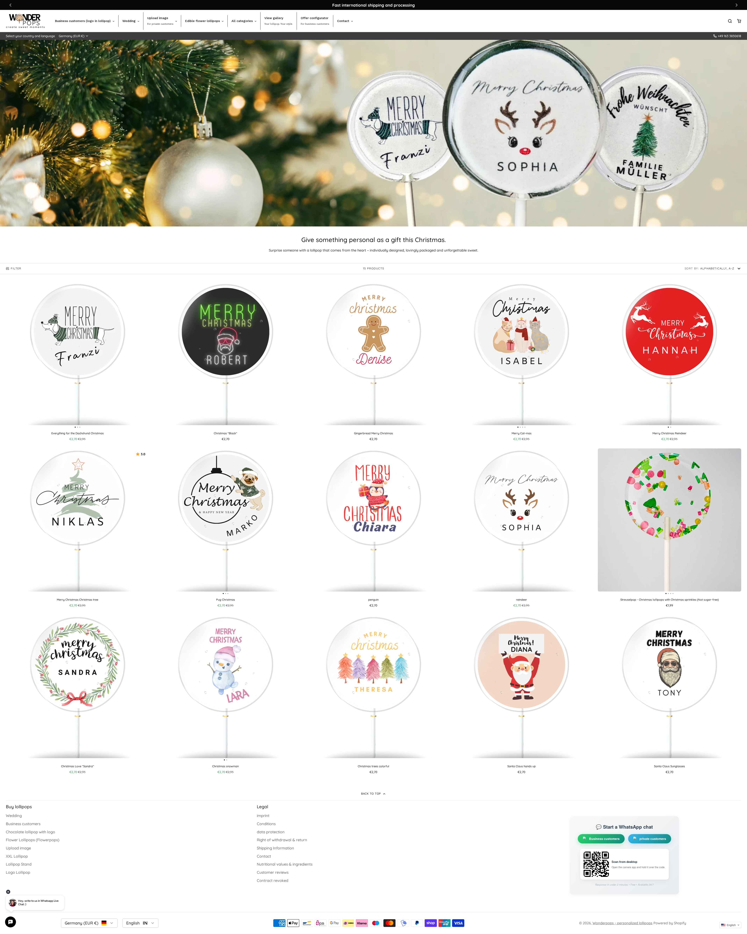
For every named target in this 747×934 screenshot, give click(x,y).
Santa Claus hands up (521, 696)
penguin (373, 529)
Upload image (18, 848)
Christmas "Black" (225, 363)
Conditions (266, 823)
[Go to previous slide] (10, 5)
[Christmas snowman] (189, 688)
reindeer (521, 529)
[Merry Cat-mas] (468, 355)
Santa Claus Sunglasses (669, 696)
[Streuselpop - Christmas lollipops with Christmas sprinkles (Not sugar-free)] (616, 521)
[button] (730, 925)
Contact (264, 856)
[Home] (25, 21)
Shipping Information (275, 848)
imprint (263, 815)
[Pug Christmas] (178, 521)
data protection (271, 831)
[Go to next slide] (736, 5)
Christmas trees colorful (373, 696)
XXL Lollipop (17, 856)
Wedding (14, 815)
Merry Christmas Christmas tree (77, 529)
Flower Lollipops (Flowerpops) (32, 839)
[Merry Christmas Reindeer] (633, 355)
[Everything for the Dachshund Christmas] (30, 355)
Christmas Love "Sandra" (77, 696)
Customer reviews (272, 872)
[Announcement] (373, 5)
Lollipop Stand (19, 864)
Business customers (23, 823)
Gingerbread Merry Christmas (373, 363)
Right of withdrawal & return (282, 839)
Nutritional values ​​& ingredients (284, 864)
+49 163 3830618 (729, 36)
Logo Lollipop (18, 872)
